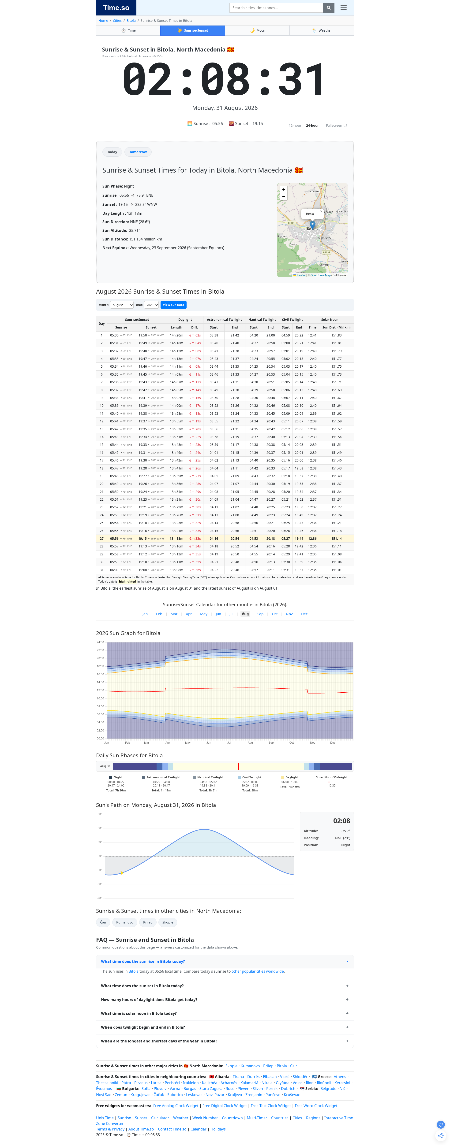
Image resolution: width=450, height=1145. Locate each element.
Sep (260, 613)
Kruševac (292, 1094)
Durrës (253, 1076)
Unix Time (105, 1117)
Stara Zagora (210, 1088)
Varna (175, 1088)
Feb (159, 613)
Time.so (116, 7)
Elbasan (270, 1076)
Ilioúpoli (324, 1082)
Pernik (272, 1088)
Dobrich (288, 1088)
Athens (340, 1076)
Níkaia (267, 1082)
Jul (231, 613)
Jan (145, 613)
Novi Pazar (215, 1094)
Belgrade (328, 1088)
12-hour (295, 125)
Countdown (232, 1117)
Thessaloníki (107, 1082)
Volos (298, 1082)
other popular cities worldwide (258, 971)
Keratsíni (342, 1082)
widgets (112, 1105)
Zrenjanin (253, 1094)
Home (103, 20)
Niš (342, 1088)
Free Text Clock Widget (271, 1105)
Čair (103, 922)
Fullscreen (336, 125)
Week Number (205, 1117)
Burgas (190, 1088)
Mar (174, 613)
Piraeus (141, 1082)
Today (112, 152)
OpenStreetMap (321, 275)
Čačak (159, 1094)
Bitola (131, 20)
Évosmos (104, 1088)
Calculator (160, 1117)
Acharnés (229, 1082)
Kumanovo (124, 922)
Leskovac (194, 1094)
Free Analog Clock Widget (176, 1105)
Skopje (167, 922)
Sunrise (124, 1117)
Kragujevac (140, 1094)
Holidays (218, 1129)
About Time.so (141, 1129)
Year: (139, 305)
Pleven (243, 1088)
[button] (312, 225)
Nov (289, 613)
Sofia (146, 1088)
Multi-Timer (257, 1117)
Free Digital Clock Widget (224, 1105)
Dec (304, 613)
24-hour (312, 125)
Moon (257, 30)
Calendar (198, 1129)
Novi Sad (104, 1094)
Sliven (258, 1088)
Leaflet (301, 275)
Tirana (238, 1076)
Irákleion (191, 1082)
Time (128, 30)
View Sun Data (173, 305)
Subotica (175, 1094)
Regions (313, 1117)
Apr (189, 613)
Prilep (148, 922)
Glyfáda (282, 1082)
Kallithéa (209, 1082)
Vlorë (284, 1076)
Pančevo (273, 1094)
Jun (218, 613)
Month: (103, 305)
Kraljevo (235, 1094)
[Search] (328, 8)
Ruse (230, 1088)
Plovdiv (160, 1088)
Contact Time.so (172, 1129)
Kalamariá (249, 1082)
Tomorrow (138, 152)
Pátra (126, 1082)
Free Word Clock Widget (316, 1105)
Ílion (310, 1082)
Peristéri (172, 1082)
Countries (280, 1117)
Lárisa (156, 1082)
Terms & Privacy (110, 1129)
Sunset (141, 1117)
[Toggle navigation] (343, 7)
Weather (322, 30)
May (203, 613)
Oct (275, 613)
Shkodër (300, 1076)
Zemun (121, 1094)
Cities (117, 20)
